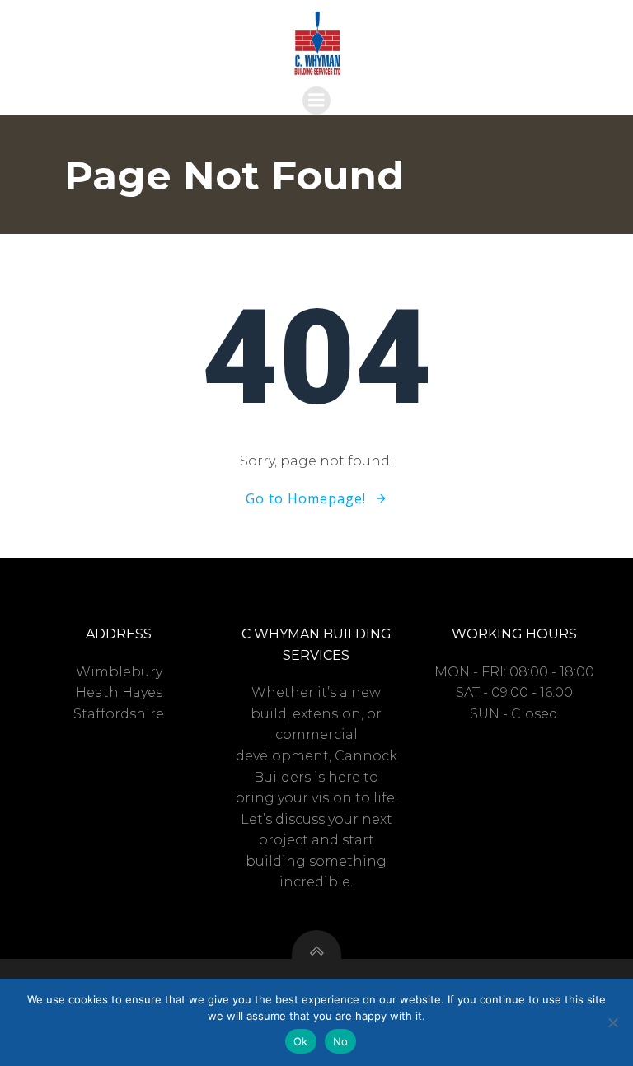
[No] (612, 1022)
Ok (300, 1041)
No (341, 1041)
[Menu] (316, 100)
